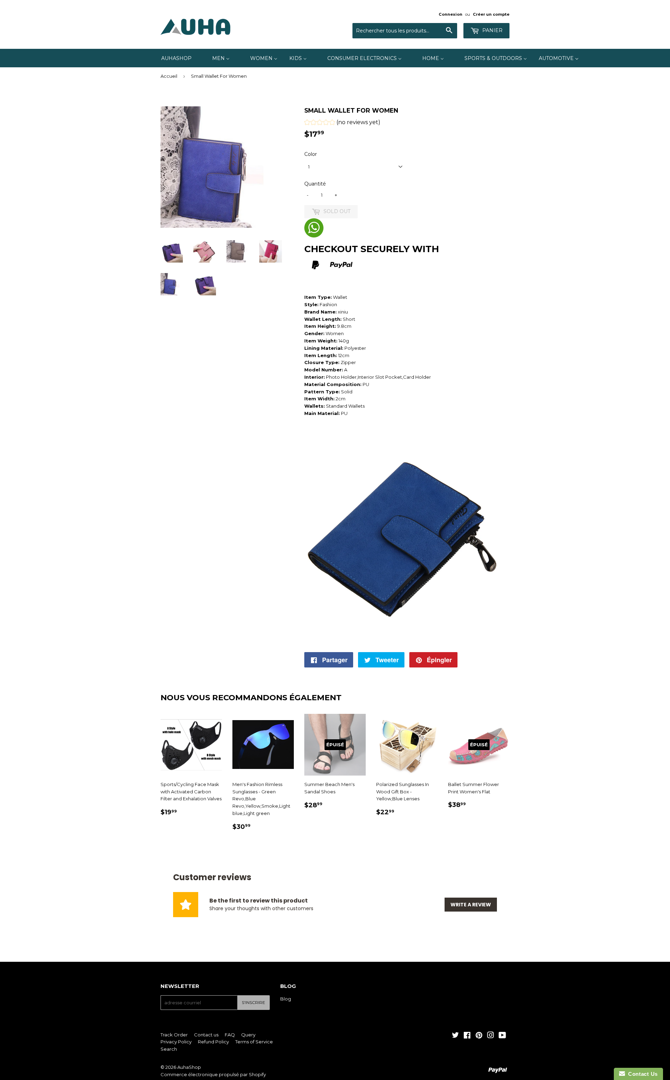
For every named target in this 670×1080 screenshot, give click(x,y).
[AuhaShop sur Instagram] (490, 1036)
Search (169, 1049)
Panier (491, 30)
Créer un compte (491, 14)
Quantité (315, 184)
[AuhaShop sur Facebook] (467, 1036)
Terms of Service (254, 1041)
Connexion (450, 14)
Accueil (169, 76)
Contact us (206, 1034)
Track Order (174, 1034)
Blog (285, 999)
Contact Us (641, 1074)
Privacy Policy (176, 1041)
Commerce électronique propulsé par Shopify (213, 1074)
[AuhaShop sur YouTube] (502, 1036)
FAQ (230, 1034)
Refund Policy (213, 1041)
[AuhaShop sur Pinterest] (479, 1036)
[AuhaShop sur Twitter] (455, 1036)
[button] (342, 123)
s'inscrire (253, 1002)
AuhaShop (189, 1067)
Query (248, 1034)
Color (310, 154)
